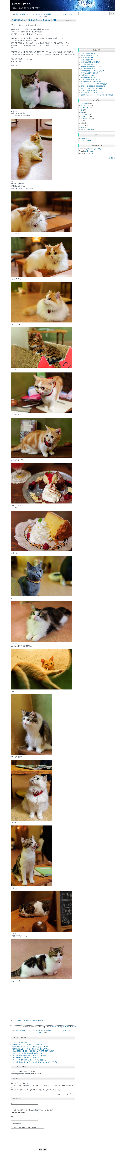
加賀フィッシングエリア (89, 90)
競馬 (82, 127)
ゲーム (83, 125)
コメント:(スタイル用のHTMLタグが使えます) (26, 1127)
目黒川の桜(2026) (87, 60)
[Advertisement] (31, 1001)
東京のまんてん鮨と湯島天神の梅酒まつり (27, 1053)
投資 (82, 110)
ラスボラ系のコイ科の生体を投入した (25, 1058)
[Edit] (74, 1027)
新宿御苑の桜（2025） (88, 77)
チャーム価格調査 (87, 140)
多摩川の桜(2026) (87, 58)
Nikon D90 (37, 1020)
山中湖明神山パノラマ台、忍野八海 (92, 71)
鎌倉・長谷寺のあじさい (89, 53)
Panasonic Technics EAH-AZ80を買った (94, 84)
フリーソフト (85, 116)
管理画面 (112, 158)
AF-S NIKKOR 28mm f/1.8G (25, 1020)
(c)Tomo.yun (89, 151)
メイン (43, 14)
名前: (12, 1103)
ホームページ (85, 114)
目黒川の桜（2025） (88, 75)
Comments (65, 1027)
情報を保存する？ (18, 1123)
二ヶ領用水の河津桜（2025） (90, 79)
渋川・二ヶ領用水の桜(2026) (90, 62)
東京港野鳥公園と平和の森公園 (91, 82)
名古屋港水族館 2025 (88, 68)
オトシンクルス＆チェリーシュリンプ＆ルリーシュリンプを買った (36, 1062)
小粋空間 (90, 153)
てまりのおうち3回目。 (20, 1042)
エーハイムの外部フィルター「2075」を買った (29, 1060)
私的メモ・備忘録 (87, 130)
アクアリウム (85, 108)
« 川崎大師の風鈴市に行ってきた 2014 (27, 14)
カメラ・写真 (56, 1027)
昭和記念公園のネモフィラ (90, 73)
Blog (82, 112)
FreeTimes (21, 4)
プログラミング (86, 119)
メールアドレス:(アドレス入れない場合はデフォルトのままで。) (32, 1110)
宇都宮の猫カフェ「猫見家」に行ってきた (27, 1044)
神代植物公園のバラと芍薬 (90, 55)
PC (82, 121)
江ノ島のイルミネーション (90, 64)
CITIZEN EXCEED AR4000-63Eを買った (94, 86)
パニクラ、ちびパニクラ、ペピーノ (92, 93)
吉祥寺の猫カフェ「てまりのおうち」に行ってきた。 (31, 1049)
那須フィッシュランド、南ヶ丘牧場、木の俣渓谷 (97, 95)
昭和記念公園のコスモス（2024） (92, 88)
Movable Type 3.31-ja (94, 149)
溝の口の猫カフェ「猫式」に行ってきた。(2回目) (30, 1047)
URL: (12, 1117)
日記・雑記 (84, 103)
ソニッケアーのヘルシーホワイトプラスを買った (29, 1055)
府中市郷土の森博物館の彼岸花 (91, 66)
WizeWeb (84, 138)
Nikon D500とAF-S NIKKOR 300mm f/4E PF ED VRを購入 (33, 1051)
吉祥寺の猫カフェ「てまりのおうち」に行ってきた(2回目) (34, 20)
